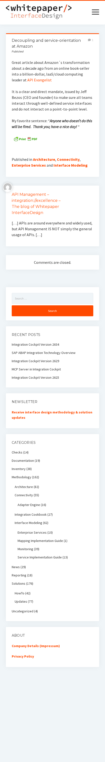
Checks (17, 452)
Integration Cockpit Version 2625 (35, 377)
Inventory (19, 469)
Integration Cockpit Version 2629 (35, 361)
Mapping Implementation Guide (40, 541)
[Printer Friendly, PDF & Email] (25, 138)
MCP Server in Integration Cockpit (36, 369)
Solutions (18, 583)
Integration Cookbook (31, 514)
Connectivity (68, 159)
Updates (21, 601)
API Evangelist (39, 79)
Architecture (44, 159)
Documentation (23, 460)
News (16, 567)
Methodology (21, 477)
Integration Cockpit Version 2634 (35, 344)
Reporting (19, 575)
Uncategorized (22, 611)
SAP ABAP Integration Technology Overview (43, 353)
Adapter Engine (29, 505)
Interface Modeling (70, 165)
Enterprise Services (29, 165)
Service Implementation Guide (40, 557)
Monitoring (25, 549)
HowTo (19, 593)
